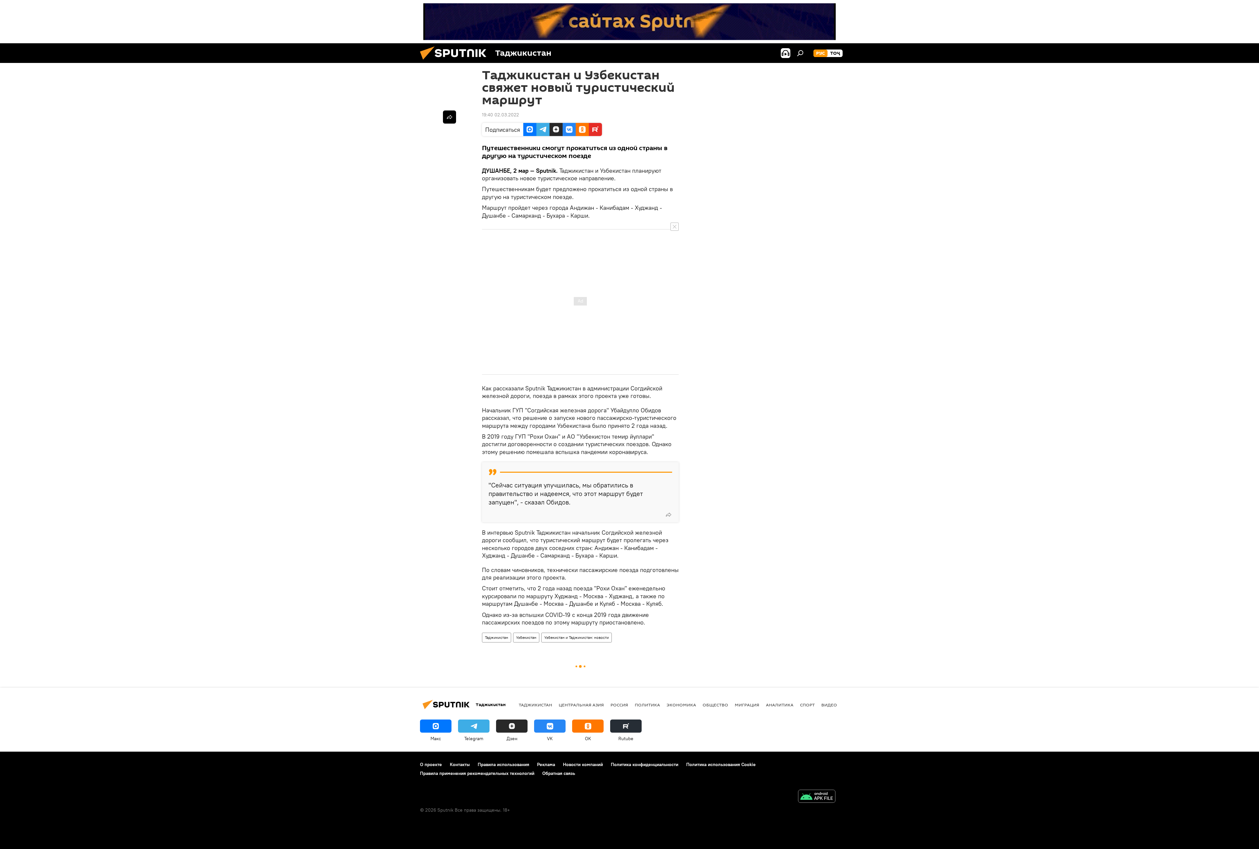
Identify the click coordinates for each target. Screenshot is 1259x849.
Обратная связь (558, 773)
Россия (619, 705)
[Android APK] (816, 797)
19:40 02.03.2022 (500, 115)
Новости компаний (583, 764)
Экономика (681, 705)
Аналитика (779, 705)
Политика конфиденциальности (644, 764)
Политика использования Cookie (721, 764)
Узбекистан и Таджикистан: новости (576, 637)
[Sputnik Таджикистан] (455, 61)
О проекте (431, 764)
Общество (715, 705)
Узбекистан (526, 637)
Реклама (546, 764)
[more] (668, 514)
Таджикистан (496, 637)
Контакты (460, 764)
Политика (647, 705)
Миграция (747, 705)
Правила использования (503, 764)
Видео (829, 705)
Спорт (807, 705)
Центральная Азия (581, 705)
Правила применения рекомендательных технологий (477, 773)
